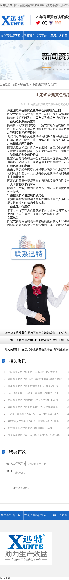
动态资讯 (24, 84)
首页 (14, 84)
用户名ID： (15, 463)
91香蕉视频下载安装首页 (12, 37)
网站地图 (5, 578)
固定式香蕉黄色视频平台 (51, 117)
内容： (9, 470)
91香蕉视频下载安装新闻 (43, 84)
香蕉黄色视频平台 (35, 35)
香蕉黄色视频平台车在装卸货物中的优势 (41, 332)
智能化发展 (61, 349)
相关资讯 (17, 361)
